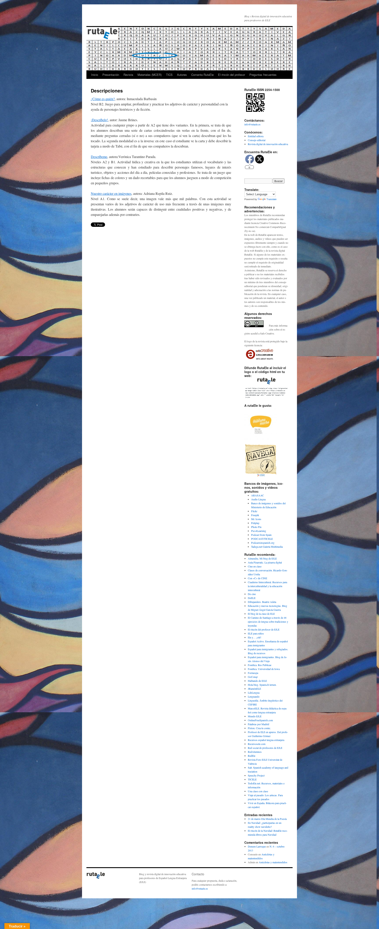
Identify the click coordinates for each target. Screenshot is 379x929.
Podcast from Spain (261, 534)
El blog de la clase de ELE (261, 613)
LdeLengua (253, 692)
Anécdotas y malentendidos (273, 862)
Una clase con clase (258, 791)
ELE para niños (256, 633)
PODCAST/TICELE (262, 538)
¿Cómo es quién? (103, 98)
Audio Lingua (258, 499)
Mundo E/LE (254, 716)
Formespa (253, 673)
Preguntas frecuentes (263, 75)
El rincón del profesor (231, 75)
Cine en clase (254, 566)
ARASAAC (257, 495)
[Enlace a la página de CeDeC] (260, 475)
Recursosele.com (256, 744)
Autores (182, 75)
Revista (128, 75)
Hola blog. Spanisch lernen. (262, 684)
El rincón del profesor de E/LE (263, 629)
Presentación (110, 75)
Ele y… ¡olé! (254, 637)
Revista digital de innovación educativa (268, 144)
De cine (252, 594)
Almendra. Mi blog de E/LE (262, 558)
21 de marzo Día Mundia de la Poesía (267, 819)
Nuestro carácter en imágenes (111, 193)
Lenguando (253, 696)
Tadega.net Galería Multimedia (267, 546)
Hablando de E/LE (257, 680)
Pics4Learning (258, 531)
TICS (169, 75)
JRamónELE (254, 688)
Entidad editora (255, 136)
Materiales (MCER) (150, 75)
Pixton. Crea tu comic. (259, 728)
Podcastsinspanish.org (262, 542)
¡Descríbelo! (99, 119)
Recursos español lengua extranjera (266, 740)
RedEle (251, 755)
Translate (271, 199)
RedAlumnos (255, 751)
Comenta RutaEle (202, 75)
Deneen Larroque (257, 846)
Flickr (254, 511)
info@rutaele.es (252, 124)
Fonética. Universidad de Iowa (264, 669)
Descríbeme (99, 156)
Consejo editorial (256, 140)
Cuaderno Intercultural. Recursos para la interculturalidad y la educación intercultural (267, 586)
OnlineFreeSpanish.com (260, 720)
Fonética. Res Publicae (259, 665)
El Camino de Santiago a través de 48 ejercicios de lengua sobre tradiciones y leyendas (268, 621)
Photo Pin (256, 527)
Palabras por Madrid (258, 724)
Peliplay (255, 523)
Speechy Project (256, 775)
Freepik (255, 515)
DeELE (252, 598)
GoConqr (253, 677)
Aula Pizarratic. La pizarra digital (265, 562)
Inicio (94, 75)
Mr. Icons (256, 519)
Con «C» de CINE (257, 578)
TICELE (252, 779)
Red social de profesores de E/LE (265, 748)
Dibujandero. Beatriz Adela (262, 602)
